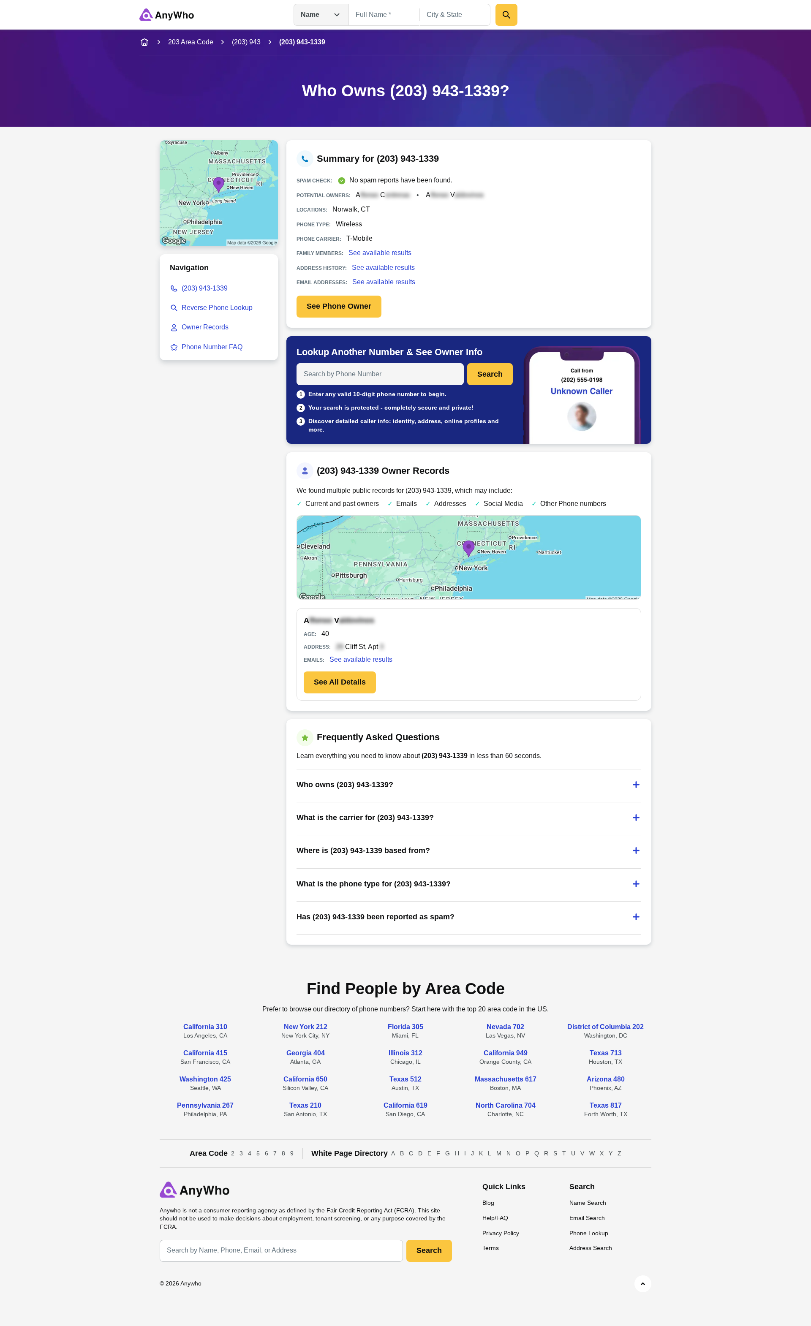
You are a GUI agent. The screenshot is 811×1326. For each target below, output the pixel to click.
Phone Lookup (588, 1233)
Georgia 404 (305, 1053)
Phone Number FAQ (212, 347)
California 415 (205, 1053)
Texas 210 (305, 1105)
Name (310, 14)
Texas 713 (606, 1053)
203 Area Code (190, 42)
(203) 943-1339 (205, 288)
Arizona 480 (606, 1079)
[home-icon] (144, 42)
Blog (488, 1202)
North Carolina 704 (506, 1105)
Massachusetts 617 (505, 1079)
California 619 (405, 1105)
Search (490, 374)
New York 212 (305, 1026)
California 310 (205, 1026)
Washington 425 (205, 1079)
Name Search (587, 1202)
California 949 (506, 1053)
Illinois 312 (405, 1053)
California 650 (305, 1079)
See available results (379, 252)
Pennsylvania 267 (205, 1105)
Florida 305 (405, 1026)
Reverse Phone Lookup (217, 307)
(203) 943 (246, 42)
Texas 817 (606, 1105)
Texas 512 (405, 1079)
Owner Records (205, 327)
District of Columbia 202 (605, 1026)
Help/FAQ (495, 1218)
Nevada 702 (505, 1026)
